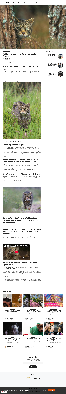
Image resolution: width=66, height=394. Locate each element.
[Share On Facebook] (10, 62)
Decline (44, 390)
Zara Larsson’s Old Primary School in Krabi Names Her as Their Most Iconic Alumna (53, 311)
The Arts (41, 2)
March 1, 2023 (50, 75)
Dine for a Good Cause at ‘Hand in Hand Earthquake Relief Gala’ (52, 73)
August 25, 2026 (9, 319)
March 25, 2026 (50, 347)
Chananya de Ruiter (8, 58)
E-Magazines (46, 2)
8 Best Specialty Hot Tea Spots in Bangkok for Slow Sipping (12, 311)
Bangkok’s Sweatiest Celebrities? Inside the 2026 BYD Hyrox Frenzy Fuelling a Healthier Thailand (53, 339)
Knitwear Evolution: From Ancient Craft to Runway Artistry (52, 55)
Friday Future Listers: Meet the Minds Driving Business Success (52, 64)
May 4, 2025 (8, 347)
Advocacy (4, 51)
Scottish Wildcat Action (8, 155)
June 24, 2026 (29, 319)
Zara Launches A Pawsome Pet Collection (33, 339)
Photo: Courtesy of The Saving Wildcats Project (12, 141)
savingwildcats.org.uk (11, 268)
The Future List (52, 2)
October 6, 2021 (29, 347)
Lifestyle (23, 2)
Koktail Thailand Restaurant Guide (32, 2)
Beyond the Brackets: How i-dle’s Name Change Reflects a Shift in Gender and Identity (12, 339)
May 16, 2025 (50, 66)
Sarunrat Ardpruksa (10, 346)
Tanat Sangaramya (9, 318)
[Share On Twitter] (8, 62)
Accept (51, 390)
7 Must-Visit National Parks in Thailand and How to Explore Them (33, 311)
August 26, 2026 (50, 319)
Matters (19, 2)
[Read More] (19, 319)
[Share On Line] (13, 62)
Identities (15, 2)
